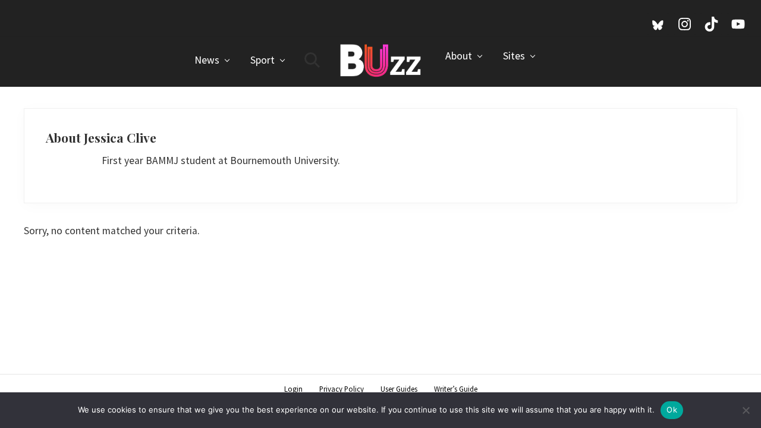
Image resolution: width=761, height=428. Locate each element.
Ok (671, 409)
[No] (746, 410)
